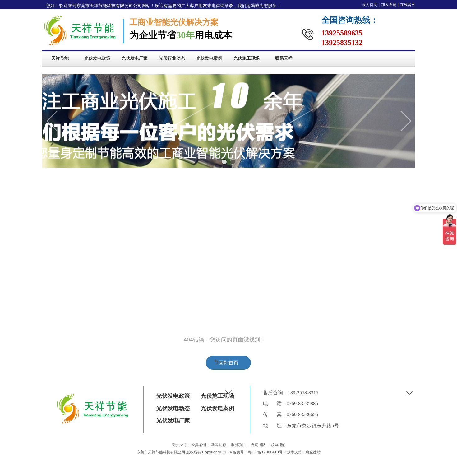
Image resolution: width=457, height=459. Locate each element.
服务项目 (238, 445)
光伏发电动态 (173, 408)
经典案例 (198, 445)
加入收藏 (388, 4)
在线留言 (407, 4)
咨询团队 (258, 445)
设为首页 (369, 4)
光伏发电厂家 (173, 420)
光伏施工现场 (217, 396)
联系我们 (278, 445)
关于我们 (178, 445)
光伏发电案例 (217, 408)
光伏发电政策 (173, 396)
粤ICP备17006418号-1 (267, 452)
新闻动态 (218, 445)
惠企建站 (313, 452)
